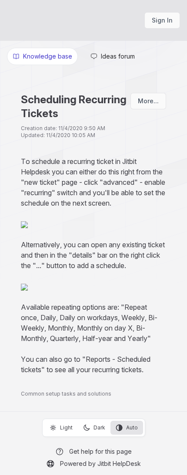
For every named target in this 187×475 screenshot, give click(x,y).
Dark (99, 427)
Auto (132, 427)
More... (148, 101)
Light (66, 427)
